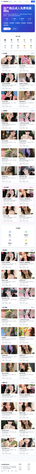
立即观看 (7, 28)
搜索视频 (20, 469)
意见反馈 (29, 467)
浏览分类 (14, 28)
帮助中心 (29, 465)
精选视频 (20, 468)
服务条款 (29, 469)
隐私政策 (29, 468)
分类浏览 (20, 467)
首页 (19, 465)
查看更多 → (33, 53)
